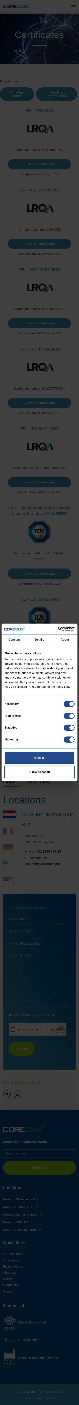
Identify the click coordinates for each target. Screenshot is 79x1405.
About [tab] (65, 639)
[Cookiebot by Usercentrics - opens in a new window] (58, 628)
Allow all (39, 757)
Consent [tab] (14, 639)
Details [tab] (39, 639)
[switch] (69, 716)
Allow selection (39, 771)
